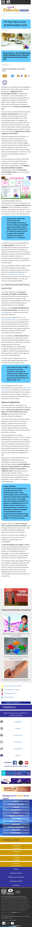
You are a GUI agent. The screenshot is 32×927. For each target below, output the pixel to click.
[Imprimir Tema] (4, 82)
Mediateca (9, 707)
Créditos (23, 910)
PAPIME (14, 912)
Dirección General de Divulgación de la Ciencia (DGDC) (14, 898)
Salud (9, 13)
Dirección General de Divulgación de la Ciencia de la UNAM (15, 916)
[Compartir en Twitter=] (12, 76)
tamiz (3, 312)
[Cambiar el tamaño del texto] (19, 76)
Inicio (4, 13)
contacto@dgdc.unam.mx (7, 917)
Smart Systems (12, 920)
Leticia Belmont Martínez (16, 274)
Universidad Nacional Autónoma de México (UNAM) (13, 896)
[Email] (4, 76)
